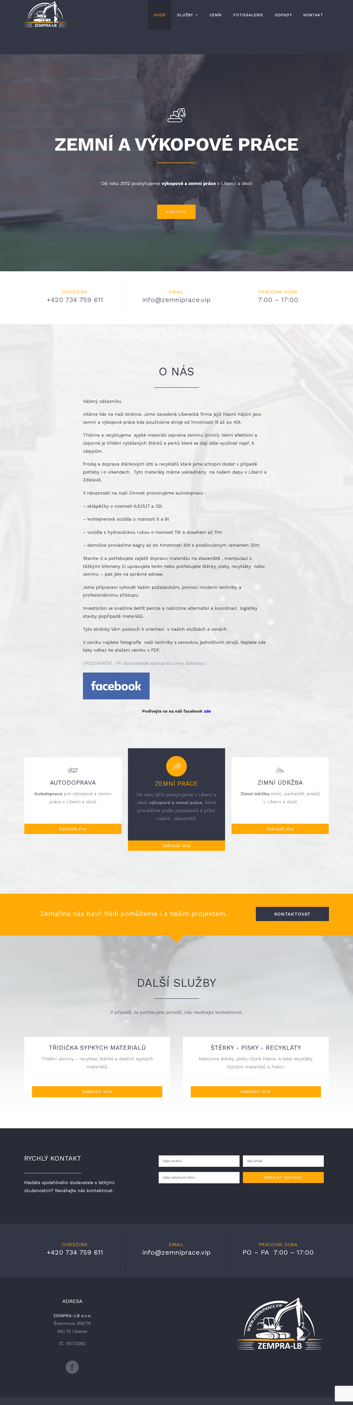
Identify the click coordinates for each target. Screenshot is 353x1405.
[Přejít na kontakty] (281, 1301)
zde (207, 711)
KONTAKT (176, 212)
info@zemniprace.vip (176, 300)
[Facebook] (72, 1367)
